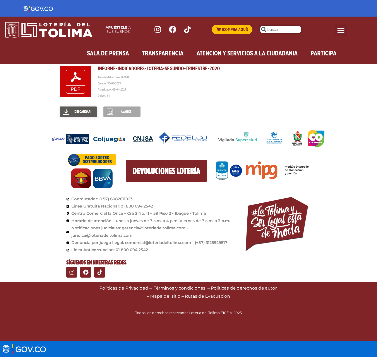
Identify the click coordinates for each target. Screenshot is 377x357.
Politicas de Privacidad (123, 288)
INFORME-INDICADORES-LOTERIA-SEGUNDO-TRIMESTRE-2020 (159, 68)
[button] (341, 30)
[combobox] (280, 29)
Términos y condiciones (179, 288)
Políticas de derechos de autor (244, 288)
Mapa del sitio (166, 296)
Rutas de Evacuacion (207, 296)
